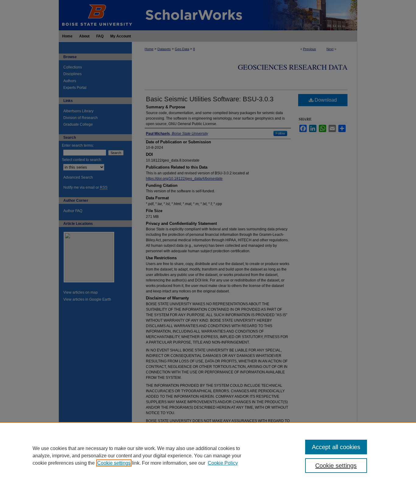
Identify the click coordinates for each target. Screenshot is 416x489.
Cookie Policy (223, 463)
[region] (208, 455)
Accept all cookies (336, 447)
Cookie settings (114, 463)
